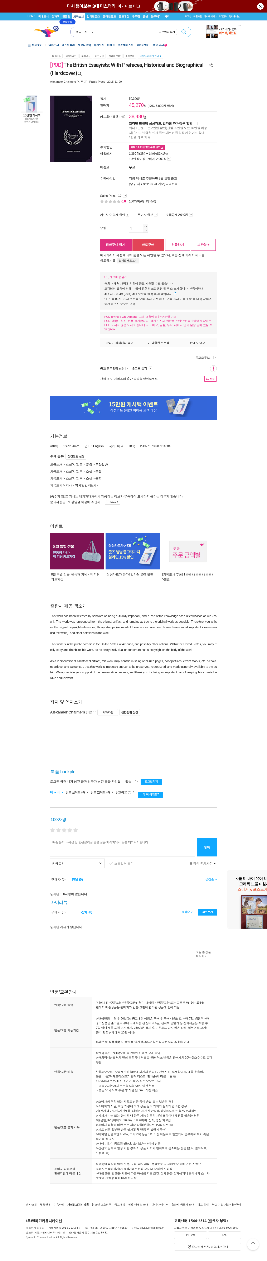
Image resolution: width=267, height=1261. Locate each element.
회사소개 (31, 1204)
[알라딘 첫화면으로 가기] (48, 31)
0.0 (124, 201)
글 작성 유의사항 (201, 863)
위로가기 (253, 1245)
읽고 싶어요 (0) (75, 792)
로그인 (188, 16)
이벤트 (111, 45)
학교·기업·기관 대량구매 (226, 1204)
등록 (207, 847)
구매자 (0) (58, 879)
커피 (167, 16)
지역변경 (171, 184)
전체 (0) (77, 879)
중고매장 (124, 16)
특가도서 (99, 45)
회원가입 (197, 16)
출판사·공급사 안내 (182, 1204)
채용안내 (45, 1204)
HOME (31, 16)
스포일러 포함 (124, 863)
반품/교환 (163, 1002)
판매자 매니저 (159, 1204)
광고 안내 (203, 1204)
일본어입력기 (167, 31)
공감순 (186, 911)
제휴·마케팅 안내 (138, 1204)
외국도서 (78, 16)
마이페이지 (209, 16)
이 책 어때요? (150, 794)
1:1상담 (149, 1002)
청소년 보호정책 (101, 1204)
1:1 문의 (191, 1235)
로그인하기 (151, 781)
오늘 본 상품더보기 (203, 954)
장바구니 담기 (115, 244)
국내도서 (43, 16)
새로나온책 (84, 45)
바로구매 (148, 244)
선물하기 (177, 244)
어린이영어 (143, 45)
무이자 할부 (145, 214)
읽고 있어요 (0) (101, 792)
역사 (69, 485)
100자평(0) (136, 201)
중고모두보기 (204, 357)
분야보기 (37, 45)
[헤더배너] (223, 31)
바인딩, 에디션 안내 (149, 56)
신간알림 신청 (76, 456)
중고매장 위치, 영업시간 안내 (210, 1246)
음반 (145, 16)
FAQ (224, 1235)
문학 (89, 464)
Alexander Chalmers (63, 81)
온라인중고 (109, 16)
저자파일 (108, 712)
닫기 (260, 6)
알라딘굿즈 (93, 16)
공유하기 (210, 65)
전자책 (55, 16)
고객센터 (222, 16)
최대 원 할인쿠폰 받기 (146, 147)
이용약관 (59, 1204)
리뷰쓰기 (207, 911)
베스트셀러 (68, 45)
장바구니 (234, 16)
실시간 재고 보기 (128, 260)
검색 (184, 32)
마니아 (55, 792)
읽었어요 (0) (124, 792)
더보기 (92, 485)
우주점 (136, 16)
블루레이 (156, 16)
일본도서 (53, 45)
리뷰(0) (151, 201)
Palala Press (97, 81)
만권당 (66, 16)
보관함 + (203, 244)
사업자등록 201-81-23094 (63, 1227)
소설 (89, 471)
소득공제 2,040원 (177, 214)
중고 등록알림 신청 (112, 368)
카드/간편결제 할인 (112, 214)
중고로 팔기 (140, 368)
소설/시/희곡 (74, 464)
